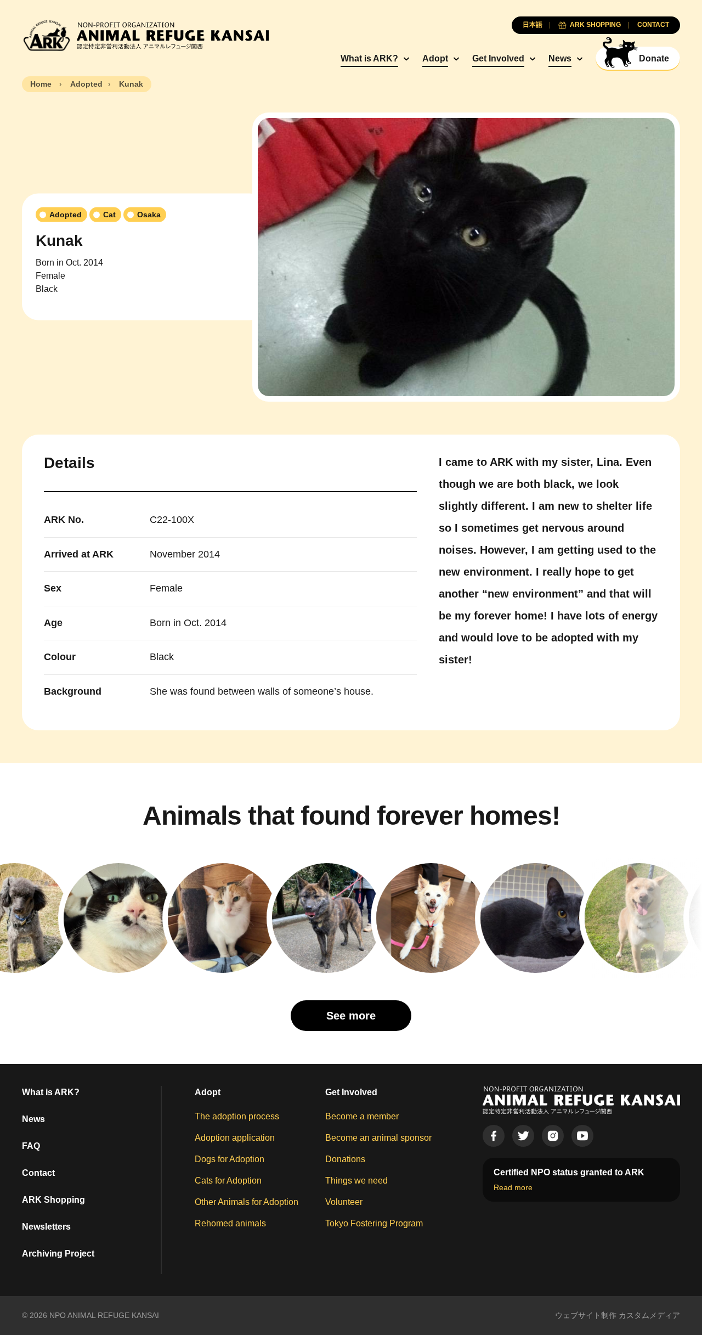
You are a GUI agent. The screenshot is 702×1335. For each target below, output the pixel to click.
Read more (513, 1187)
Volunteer (344, 1202)
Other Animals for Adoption (246, 1202)
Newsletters (46, 1226)
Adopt (435, 58)
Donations (345, 1159)
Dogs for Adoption (229, 1159)
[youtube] (582, 1136)
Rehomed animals (230, 1223)
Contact (38, 1173)
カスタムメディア (649, 1315)
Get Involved (498, 58)
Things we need (356, 1180)
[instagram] (553, 1136)
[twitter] (523, 1136)
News (559, 58)
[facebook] (494, 1136)
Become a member (362, 1116)
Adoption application (235, 1137)
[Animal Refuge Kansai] (145, 35)
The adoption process (237, 1116)
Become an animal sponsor (378, 1137)
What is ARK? (369, 58)
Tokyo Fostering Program (374, 1223)
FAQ (31, 1146)
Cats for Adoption (228, 1180)
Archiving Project (58, 1253)
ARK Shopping (53, 1199)
